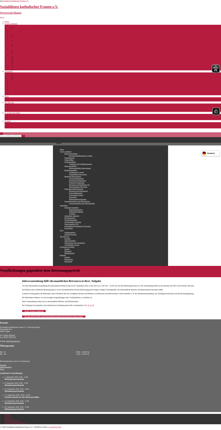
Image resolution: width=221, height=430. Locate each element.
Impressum (13, 127)
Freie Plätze (13, 94)
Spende (12, 115)
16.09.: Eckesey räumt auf (33, 311)
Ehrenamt (12, 117)
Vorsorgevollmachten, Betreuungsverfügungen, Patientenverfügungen (39, 51)
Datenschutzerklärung (12, 421)
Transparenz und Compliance (20, 109)
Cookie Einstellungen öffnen (15, 423)
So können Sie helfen (12, 113)
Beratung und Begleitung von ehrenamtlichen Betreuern (34, 53)
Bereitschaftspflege (16, 26)
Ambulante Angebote (17, 82)
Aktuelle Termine (15, 100)
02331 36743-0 (9, 335)
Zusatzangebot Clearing (17, 88)
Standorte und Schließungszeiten (26, 36)
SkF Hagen (28, 276)
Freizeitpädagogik (15, 86)
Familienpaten (14, 30)
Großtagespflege (15, 34)
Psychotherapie (14, 84)
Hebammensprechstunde (23, 65)
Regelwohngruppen (21, 75)
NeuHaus (17, 80)
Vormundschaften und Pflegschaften (22, 67)
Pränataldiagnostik (20, 59)
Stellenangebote (15, 98)
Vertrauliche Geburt (21, 61)
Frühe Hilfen (14, 32)
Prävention (18, 63)
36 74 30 (90, 305)
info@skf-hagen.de (13, 341)
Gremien (12, 104)
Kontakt (7, 121)
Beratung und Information (23, 57)
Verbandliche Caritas (16, 111)
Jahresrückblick (14, 107)
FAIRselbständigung (21, 78)
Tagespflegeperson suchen (23, 46)
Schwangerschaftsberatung (19, 55)
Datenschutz (13, 125)
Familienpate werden (21, 44)
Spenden (3, 365)
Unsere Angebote (11, 24)
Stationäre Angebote (16, 73)
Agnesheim (9, 71)
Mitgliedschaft (14, 119)
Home (7, 22)
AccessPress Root (54, 427)
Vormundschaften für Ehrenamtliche (27, 69)
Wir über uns (9, 102)
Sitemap (7, 415)
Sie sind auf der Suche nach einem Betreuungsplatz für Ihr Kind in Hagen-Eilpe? (53, 316)
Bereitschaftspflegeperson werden (26, 28)
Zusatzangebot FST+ (17, 90)
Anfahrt (12, 123)
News (7, 96)
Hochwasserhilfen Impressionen (25, 40)
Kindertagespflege (15, 42)
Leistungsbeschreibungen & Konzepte (23, 92)
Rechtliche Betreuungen (18, 49)
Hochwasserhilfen (15, 38)
